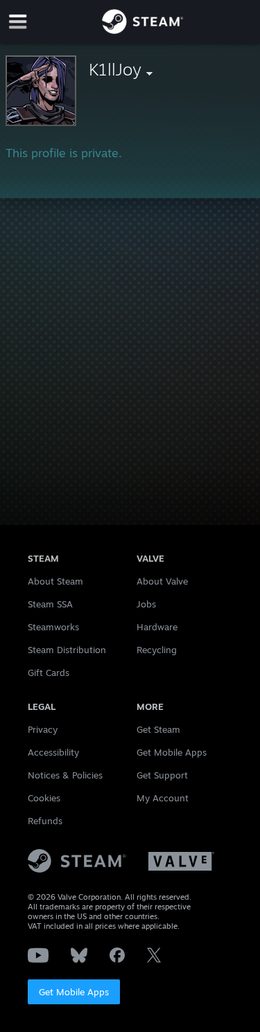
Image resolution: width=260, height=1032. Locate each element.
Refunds (45, 820)
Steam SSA (50, 604)
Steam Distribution (67, 649)
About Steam (55, 581)
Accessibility (53, 752)
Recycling (157, 649)
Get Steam (158, 729)
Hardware (157, 626)
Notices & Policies (65, 775)
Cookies (44, 797)
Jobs (146, 604)
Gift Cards (48, 672)
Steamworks (53, 626)
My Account (163, 797)
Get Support (162, 775)
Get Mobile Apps (74, 991)
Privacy (43, 729)
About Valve (162, 581)
